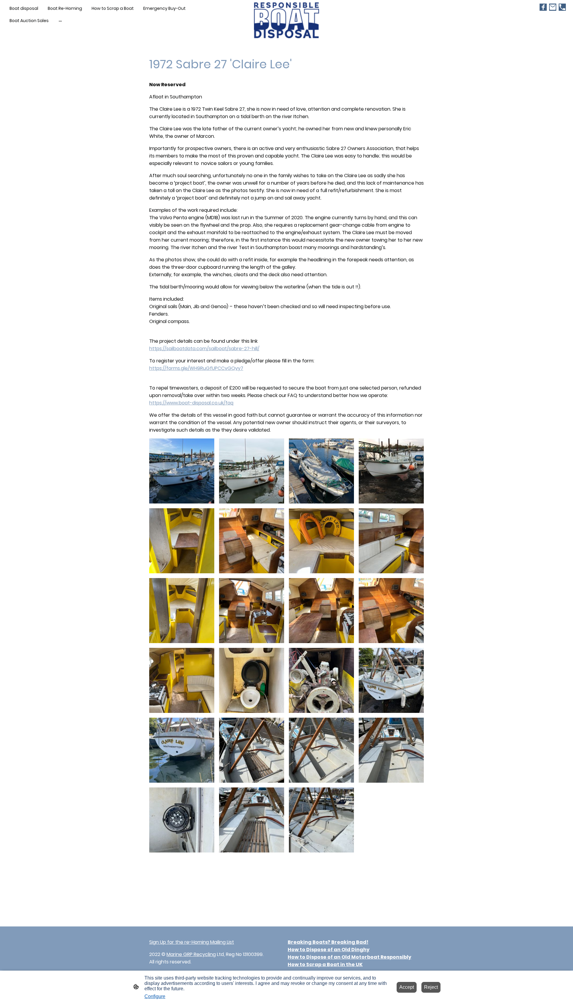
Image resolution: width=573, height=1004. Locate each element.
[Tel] (562, 7)
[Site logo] (286, 20)
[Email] (552, 7)
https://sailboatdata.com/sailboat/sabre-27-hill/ (204, 348)
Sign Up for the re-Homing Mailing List (191, 942)
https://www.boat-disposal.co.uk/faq (191, 402)
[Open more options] (60, 20)
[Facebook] (543, 7)
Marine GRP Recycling (191, 954)
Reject (431, 987)
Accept (406, 987)
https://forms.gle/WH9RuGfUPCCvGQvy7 (196, 368)
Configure (154, 996)
